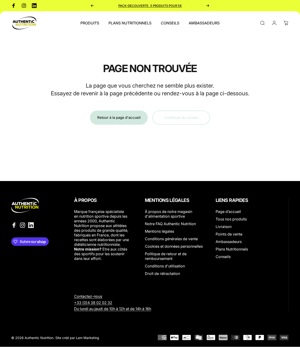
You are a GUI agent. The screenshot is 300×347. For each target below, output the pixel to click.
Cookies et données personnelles (174, 246)
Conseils (223, 256)
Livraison (224, 226)
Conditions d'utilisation (165, 266)
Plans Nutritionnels (232, 249)
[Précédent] (92, 5)
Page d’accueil (228, 211)
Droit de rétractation (162, 273)
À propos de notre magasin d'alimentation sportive (168, 214)
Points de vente (229, 234)
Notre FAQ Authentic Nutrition (170, 223)
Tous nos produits (231, 219)
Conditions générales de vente (171, 238)
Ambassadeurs (229, 241)
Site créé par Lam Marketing (77, 337)
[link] (93, 302)
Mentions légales (159, 231)
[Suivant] (207, 5)
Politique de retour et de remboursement (166, 256)
